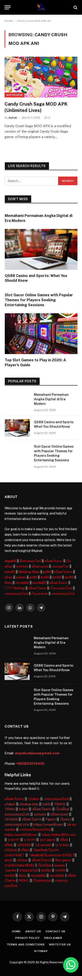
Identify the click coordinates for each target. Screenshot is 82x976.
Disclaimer (53, 938)
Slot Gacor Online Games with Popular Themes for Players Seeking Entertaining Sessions (39, 300)
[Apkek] (41, 7)
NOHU (23, 880)
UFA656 (11, 819)
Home (9, 20)
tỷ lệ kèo (22, 566)
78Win (10, 809)
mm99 (56, 577)
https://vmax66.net (48, 824)
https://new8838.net (21, 835)
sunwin (21, 577)
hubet (23, 809)
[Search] (75, 7)
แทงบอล (40, 814)
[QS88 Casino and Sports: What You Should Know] (41, 249)
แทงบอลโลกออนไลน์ (34, 829)
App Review (14, 95)
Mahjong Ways (29, 572)
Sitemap (41, 951)
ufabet (10, 804)
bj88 (46, 804)
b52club (11, 850)
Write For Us (60, 944)
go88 (47, 572)
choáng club (28, 804)
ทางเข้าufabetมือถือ (20, 865)
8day (8, 583)
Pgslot (50, 819)
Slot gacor (63, 860)
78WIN (60, 804)
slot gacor (48, 840)
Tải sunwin (43, 845)
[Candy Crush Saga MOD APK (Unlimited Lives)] (41, 77)
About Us (33, 931)
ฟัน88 (44, 577)
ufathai (22, 860)
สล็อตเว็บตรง (53, 561)
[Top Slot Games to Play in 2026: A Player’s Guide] (41, 333)
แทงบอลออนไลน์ (16, 593)
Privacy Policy (27, 938)
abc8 (9, 860)
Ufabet (33, 799)
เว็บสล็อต (62, 809)
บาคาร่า (14, 840)
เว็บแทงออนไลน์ (61, 588)
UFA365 (24, 845)
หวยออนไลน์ (28, 870)
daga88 (10, 561)
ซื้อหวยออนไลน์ (30, 561)
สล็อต (9, 577)
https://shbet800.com (58, 835)
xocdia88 (22, 583)
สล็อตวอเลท (39, 566)
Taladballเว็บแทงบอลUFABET (51, 855)
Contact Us (55, 931)
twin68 (10, 572)
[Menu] (7, 7)
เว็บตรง (65, 819)
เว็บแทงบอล (39, 593)
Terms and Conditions (26, 944)
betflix (46, 870)
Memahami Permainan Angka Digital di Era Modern (51, 399)
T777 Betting (15, 588)
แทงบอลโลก (60, 566)
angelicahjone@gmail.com (37, 753)
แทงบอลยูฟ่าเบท (17, 824)
